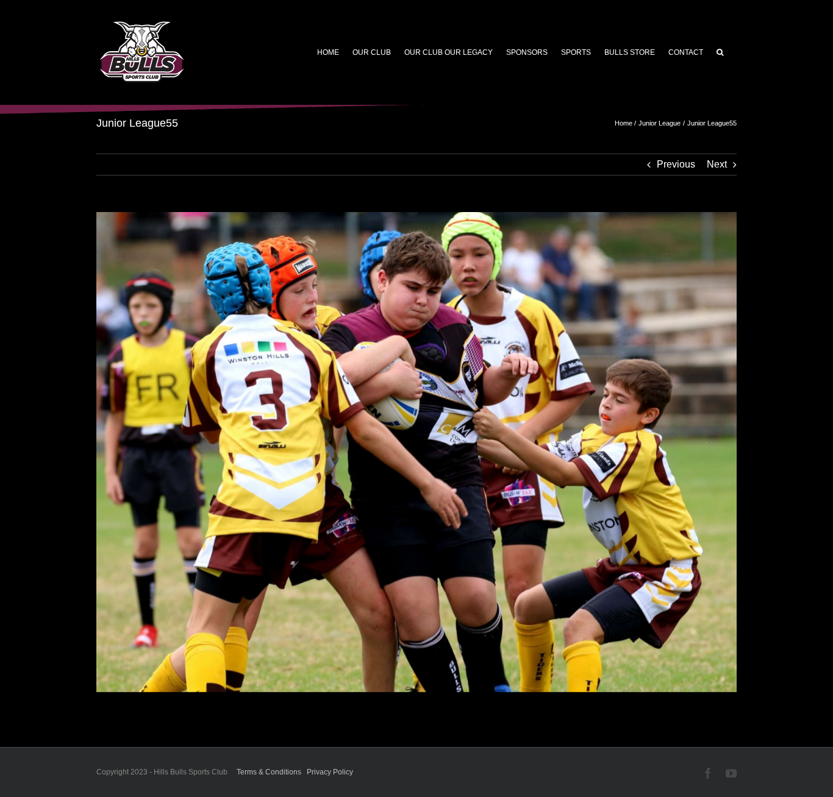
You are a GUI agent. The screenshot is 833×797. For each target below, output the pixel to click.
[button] (720, 52)
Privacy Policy (330, 772)
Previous (676, 164)
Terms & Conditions (269, 772)
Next (717, 164)
